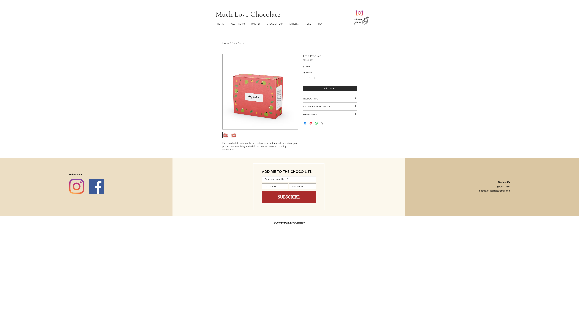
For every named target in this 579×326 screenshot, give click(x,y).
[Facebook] (96, 186)
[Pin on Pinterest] (311, 123)
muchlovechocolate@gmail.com (494, 190)
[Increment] (314, 78)
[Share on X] (322, 123)
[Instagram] (359, 13)
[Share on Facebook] (305, 123)
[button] (310, 23)
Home (225, 43)
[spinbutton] (310, 78)
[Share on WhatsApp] (316, 123)
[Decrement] (305, 78)
